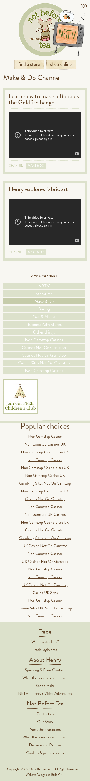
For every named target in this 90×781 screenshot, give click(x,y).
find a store (29, 64)
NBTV (44, 286)
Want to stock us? (45, 642)
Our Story (45, 721)
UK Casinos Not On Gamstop (45, 561)
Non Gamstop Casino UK (45, 475)
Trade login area (45, 649)
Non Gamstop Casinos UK (45, 444)
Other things (44, 332)
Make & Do (36, 165)
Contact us (45, 714)
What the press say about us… (45, 678)
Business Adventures (44, 324)
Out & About (44, 316)
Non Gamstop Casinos (44, 339)
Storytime (44, 293)
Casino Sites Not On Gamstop (44, 363)
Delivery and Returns (45, 745)
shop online (61, 64)
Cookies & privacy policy (45, 753)
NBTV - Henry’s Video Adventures (45, 693)
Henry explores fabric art (38, 188)
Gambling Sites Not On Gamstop (45, 483)
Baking (44, 309)
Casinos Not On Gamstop (44, 347)
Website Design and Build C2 (44, 774)
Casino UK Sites (45, 592)
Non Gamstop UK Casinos (45, 514)
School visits (45, 685)
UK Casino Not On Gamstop (45, 546)
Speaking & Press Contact (45, 670)
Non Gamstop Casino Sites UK (45, 452)
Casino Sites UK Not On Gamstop (45, 608)
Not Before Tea (45, 29)
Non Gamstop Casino (45, 436)
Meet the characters (45, 729)
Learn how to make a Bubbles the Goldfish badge (44, 99)
